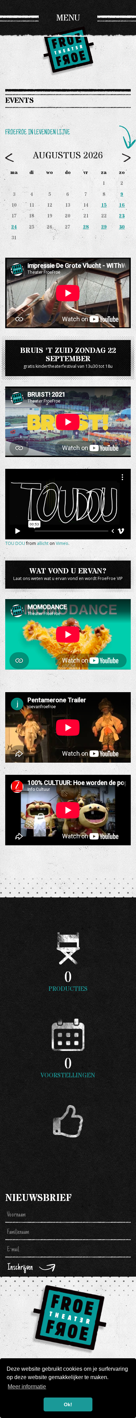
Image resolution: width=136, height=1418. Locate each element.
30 (122, 227)
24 (14, 227)
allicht (42, 543)
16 (122, 205)
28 (86, 227)
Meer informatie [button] (27, 1387)
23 (121, 216)
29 (104, 227)
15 (104, 205)
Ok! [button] (68, 1404)
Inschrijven (20, 1267)
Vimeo (62, 543)
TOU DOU (15, 543)
